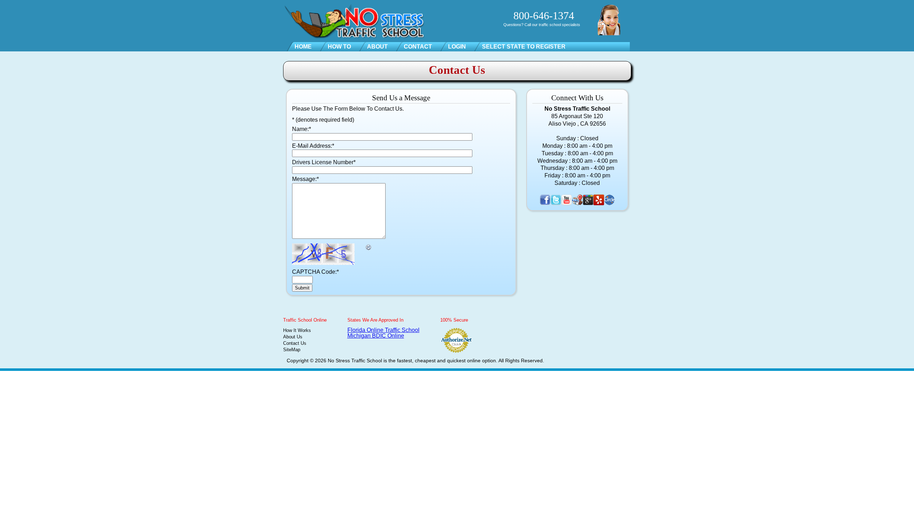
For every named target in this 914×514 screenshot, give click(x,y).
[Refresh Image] (369, 247)
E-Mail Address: (313, 146)
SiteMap (291, 349)
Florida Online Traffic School (383, 330)
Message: (305, 179)
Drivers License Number (324, 162)
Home (303, 47)
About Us (292, 336)
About (377, 47)
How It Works (297, 330)
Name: (301, 129)
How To (339, 47)
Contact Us (294, 343)
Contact (418, 47)
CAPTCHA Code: (315, 272)
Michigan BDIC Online (375, 336)
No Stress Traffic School (355, 360)
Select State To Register (524, 47)
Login (457, 47)
